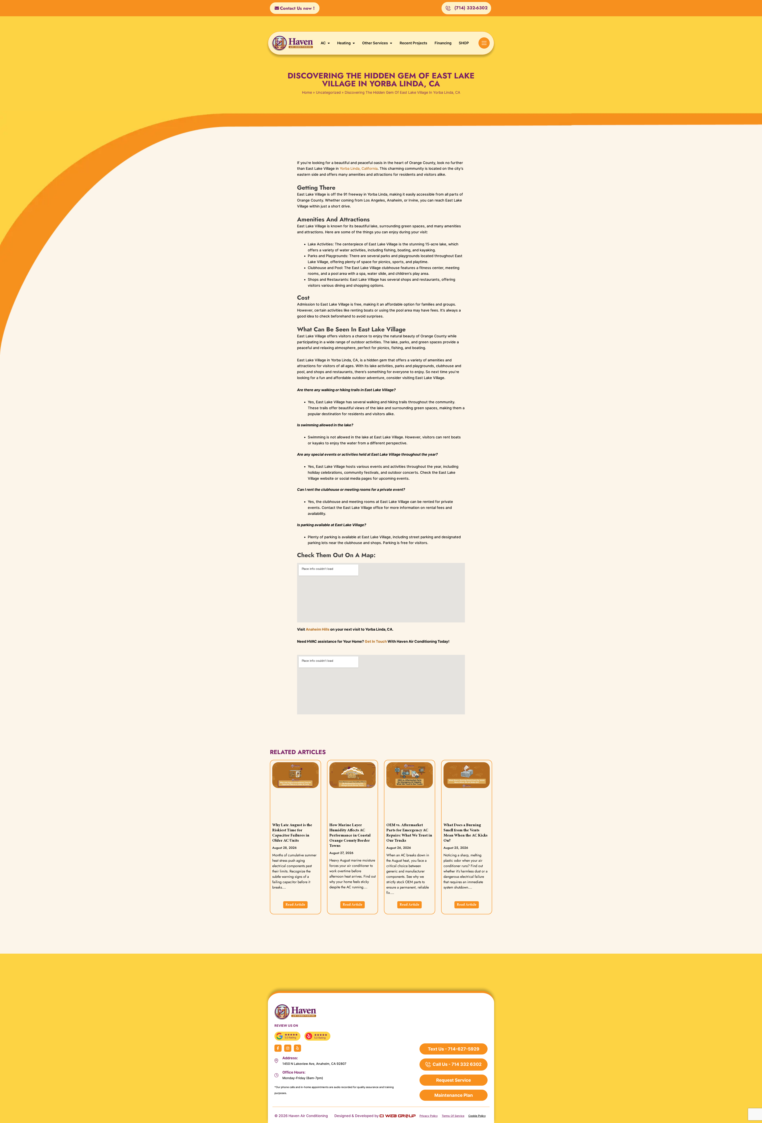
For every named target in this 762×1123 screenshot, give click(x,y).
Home (307, 92)
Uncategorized (328, 92)
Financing (443, 43)
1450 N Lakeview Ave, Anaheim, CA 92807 (314, 1064)
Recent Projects (413, 43)
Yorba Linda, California (359, 168)
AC (323, 43)
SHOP (464, 43)
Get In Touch (376, 641)
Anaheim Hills (317, 629)
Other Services (375, 43)
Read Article (295, 905)
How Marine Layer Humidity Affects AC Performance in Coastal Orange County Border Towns (349, 835)
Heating (344, 43)
